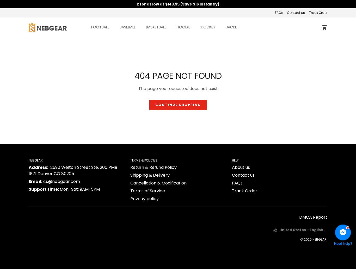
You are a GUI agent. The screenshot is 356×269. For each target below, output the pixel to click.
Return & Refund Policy (153, 167)
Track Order (318, 12)
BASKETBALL (156, 27)
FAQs (279, 12)
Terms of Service (147, 191)
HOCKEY (208, 27)
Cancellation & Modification (158, 183)
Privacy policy (144, 199)
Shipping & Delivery (150, 175)
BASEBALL (128, 27)
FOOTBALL (100, 27)
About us (241, 167)
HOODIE (184, 27)
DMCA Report (313, 217)
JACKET (232, 27)
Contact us (296, 12)
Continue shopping (178, 105)
